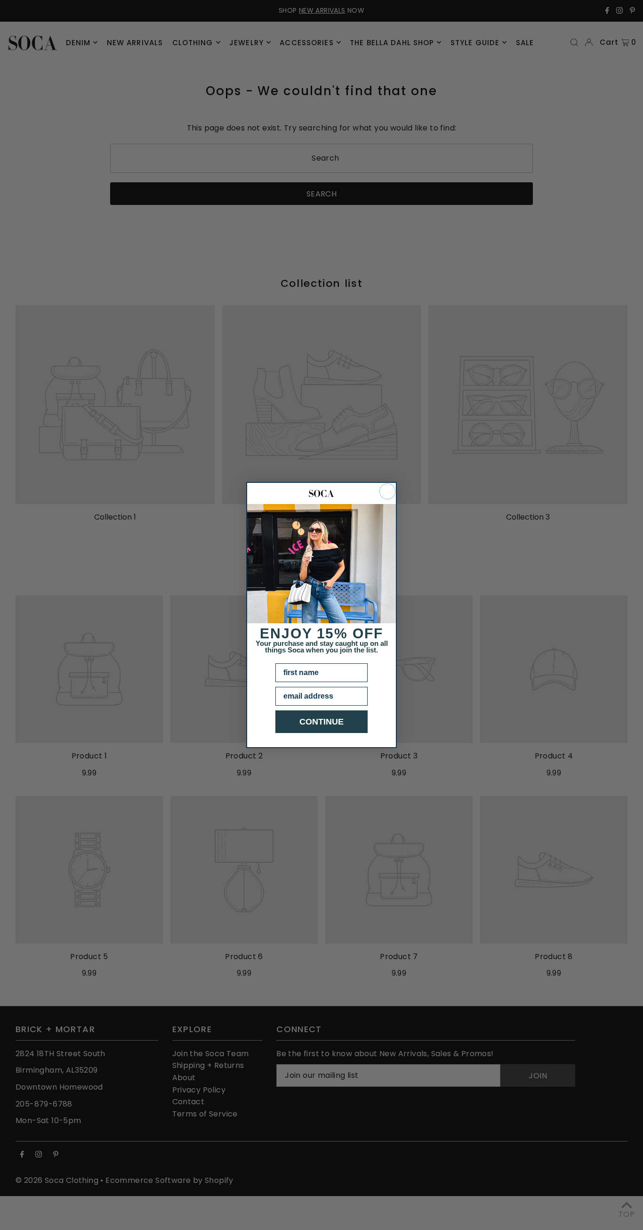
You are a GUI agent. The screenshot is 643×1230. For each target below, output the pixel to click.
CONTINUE (321, 721)
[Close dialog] (387, 491)
